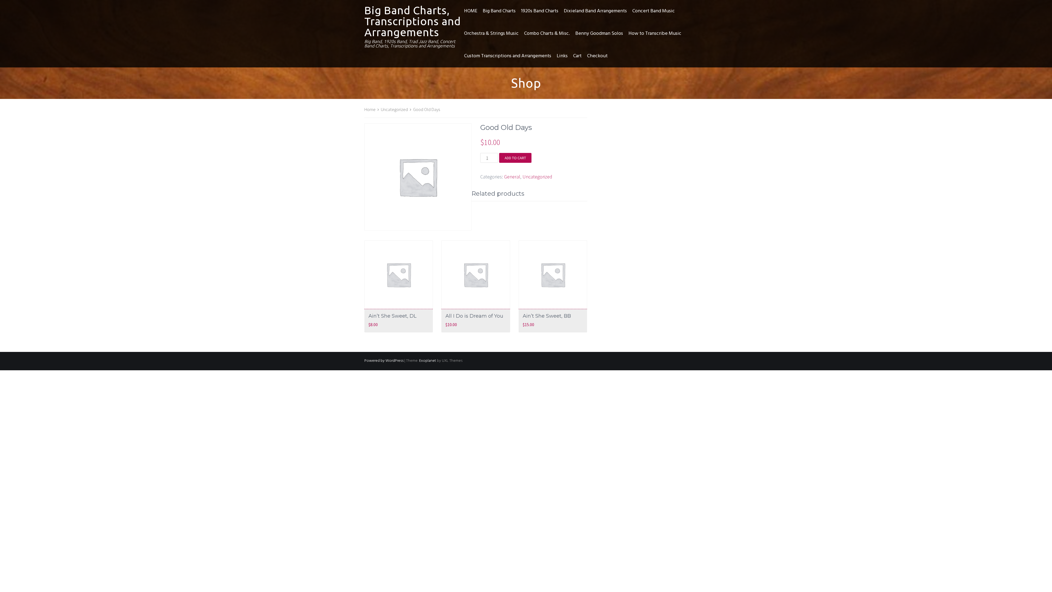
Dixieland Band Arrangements (595, 11)
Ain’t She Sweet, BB (547, 316)
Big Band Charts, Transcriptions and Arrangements (412, 21)
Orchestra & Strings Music (491, 34)
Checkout (597, 56)
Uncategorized (394, 109)
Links (562, 56)
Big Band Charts (499, 11)
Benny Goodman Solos (599, 34)
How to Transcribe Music (654, 34)
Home (370, 109)
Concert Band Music (653, 11)
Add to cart (515, 157)
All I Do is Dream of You (474, 316)
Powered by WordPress (384, 361)
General (512, 176)
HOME (470, 11)
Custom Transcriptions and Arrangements (507, 56)
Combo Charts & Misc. (547, 34)
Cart (577, 56)
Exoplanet (427, 361)
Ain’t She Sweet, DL (392, 316)
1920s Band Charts (539, 11)
